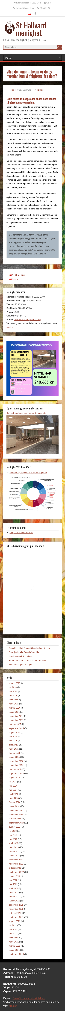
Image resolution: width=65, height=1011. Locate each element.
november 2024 (16, 765)
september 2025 (16, 728)
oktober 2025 (15, 724)
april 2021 (13, 937)
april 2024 (13, 794)
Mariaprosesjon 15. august (21, 664)
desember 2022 (16, 860)
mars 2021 (14, 942)
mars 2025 (14, 749)
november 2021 (16, 909)
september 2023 (16, 823)
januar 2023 (14, 855)
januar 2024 (14, 806)
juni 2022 (13, 880)
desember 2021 (16, 905)
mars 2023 (14, 847)
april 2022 (13, 888)
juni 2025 (13, 736)
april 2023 (13, 843)
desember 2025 (16, 716)
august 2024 (14, 777)
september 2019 (16, 954)
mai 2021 (13, 933)
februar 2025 (14, 753)
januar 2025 (14, 757)
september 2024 (16, 773)
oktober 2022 (15, 868)
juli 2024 (13, 782)
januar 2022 (14, 901)
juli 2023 (13, 831)
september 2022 (16, 872)
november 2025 (16, 720)
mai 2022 (13, 884)
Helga (11, 90)
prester (9, 327)
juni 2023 (13, 835)
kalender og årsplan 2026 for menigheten (28, 472)
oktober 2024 (15, 769)
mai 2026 (13, 695)
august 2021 (14, 921)
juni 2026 (13, 691)
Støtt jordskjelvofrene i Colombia (24, 652)
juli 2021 (13, 925)
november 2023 (16, 814)
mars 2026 (14, 704)
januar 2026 (14, 712)
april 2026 (13, 699)
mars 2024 (14, 798)
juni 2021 (13, 929)
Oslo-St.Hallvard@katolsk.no (27, 319)
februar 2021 (14, 946)
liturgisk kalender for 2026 (21, 532)
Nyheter (40, 90)
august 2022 (14, 876)
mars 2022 (14, 892)
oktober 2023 (15, 818)
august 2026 (14, 683)
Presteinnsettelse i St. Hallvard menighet (27, 660)
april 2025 (13, 745)
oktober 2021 (15, 913)
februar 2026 (14, 708)
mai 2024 (13, 790)
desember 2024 (16, 761)
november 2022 (16, 864)
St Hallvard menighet (31, 28)
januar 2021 (14, 950)
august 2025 (14, 732)
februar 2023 (14, 851)
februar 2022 (14, 896)
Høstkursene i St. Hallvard (21, 656)
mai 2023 (13, 839)
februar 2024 (14, 802)
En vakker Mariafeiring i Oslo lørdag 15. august (30, 648)
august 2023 (14, 827)
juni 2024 (13, 786)
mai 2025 (13, 741)
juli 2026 (13, 687)
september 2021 (16, 917)
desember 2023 (16, 810)
